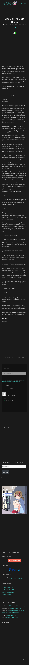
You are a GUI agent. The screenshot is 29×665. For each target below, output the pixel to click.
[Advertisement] (14, 51)
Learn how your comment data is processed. (13, 380)
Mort (3, 615)
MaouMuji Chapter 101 (7, 587)
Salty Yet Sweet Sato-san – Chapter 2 (18, 606)
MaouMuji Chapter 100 (7, 594)
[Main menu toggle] (21, 3)
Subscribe (5, 472)
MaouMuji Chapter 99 (7, 597)
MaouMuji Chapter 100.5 (8, 590)
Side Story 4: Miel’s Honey (8, 592)
